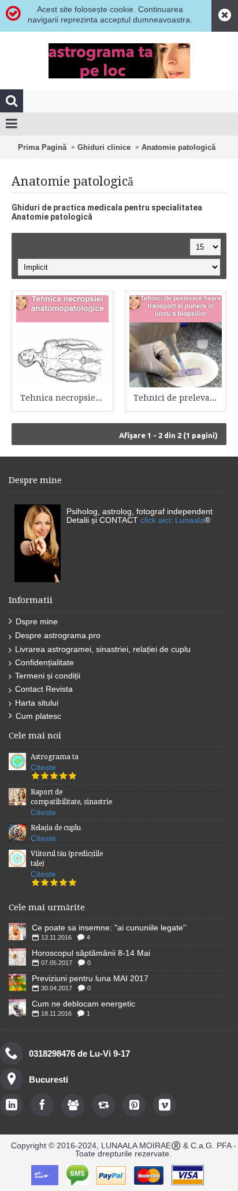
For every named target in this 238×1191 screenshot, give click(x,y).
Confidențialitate (44, 662)
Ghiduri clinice (104, 147)
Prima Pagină (42, 147)
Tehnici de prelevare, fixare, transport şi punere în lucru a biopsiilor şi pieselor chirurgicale (177, 397)
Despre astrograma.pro (58, 635)
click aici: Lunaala (172, 520)
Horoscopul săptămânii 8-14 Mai (91, 953)
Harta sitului (36, 702)
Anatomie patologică (178, 147)
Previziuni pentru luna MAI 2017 (90, 978)
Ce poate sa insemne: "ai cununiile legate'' (109, 927)
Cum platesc (38, 716)
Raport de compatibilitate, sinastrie (71, 797)
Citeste (43, 767)
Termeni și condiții (47, 675)
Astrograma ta (55, 757)
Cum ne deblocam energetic (83, 1003)
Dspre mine (37, 621)
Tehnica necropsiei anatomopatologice (64, 397)
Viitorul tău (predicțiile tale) (67, 859)
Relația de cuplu (56, 828)
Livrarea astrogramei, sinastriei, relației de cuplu (103, 649)
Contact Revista (44, 689)
